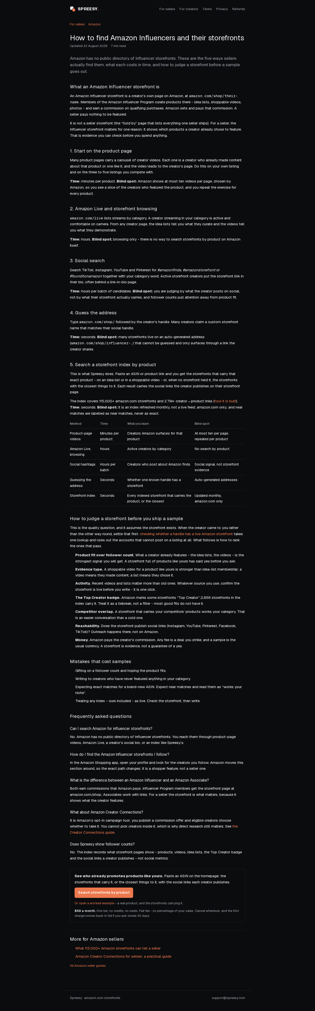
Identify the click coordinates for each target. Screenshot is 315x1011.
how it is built (225, 401)
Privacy (222, 9)
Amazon (94, 24)
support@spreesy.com (228, 998)
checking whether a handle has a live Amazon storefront (186, 533)
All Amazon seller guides (88, 966)
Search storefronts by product (104, 892)
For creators (189, 9)
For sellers (167, 9)
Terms (207, 9)
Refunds (238, 9)
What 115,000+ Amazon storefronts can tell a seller (118, 948)
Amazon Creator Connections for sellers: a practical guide (123, 956)
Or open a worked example (94, 903)
